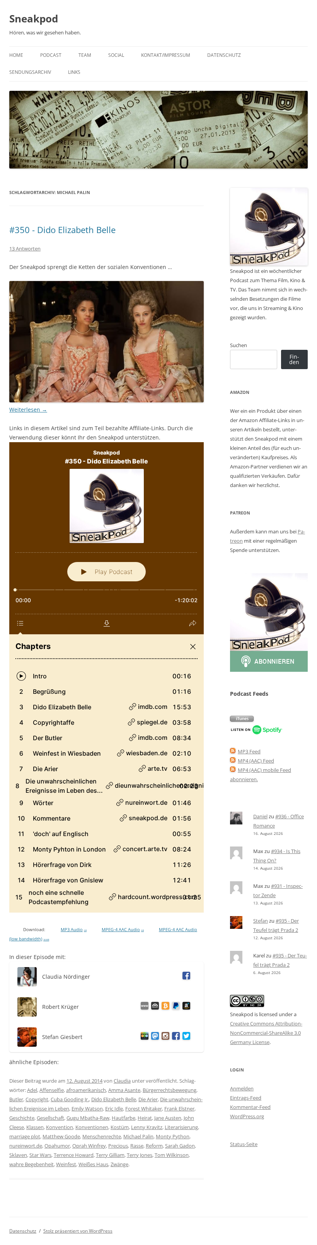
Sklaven (18, 1154)
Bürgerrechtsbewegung (169, 1090)
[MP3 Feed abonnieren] (232, 751)
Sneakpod (33, 19)
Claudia (122, 1080)
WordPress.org (247, 1116)
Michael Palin (138, 1136)
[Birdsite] (185, 1037)
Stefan (260, 920)
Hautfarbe (123, 1117)
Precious (118, 1145)
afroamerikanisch (86, 1090)
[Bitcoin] (164, 1007)
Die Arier (148, 1099)
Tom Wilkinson (172, 1154)
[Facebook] (185, 977)
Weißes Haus (93, 1164)
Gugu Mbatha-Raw (87, 1117)
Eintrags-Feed (245, 1097)
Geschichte (21, 1117)
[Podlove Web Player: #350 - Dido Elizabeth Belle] (106, 677)
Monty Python (172, 1136)
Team (84, 55)
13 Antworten (25, 248)
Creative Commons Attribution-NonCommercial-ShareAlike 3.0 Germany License (266, 1033)
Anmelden (242, 1088)
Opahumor (57, 1145)
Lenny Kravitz (146, 1127)
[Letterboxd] (143, 1037)
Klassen (35, 1127)
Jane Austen (167, 1117)
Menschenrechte (101, 1136)
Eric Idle (114, 1108)
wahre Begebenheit (31, 1164)
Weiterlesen (28, 409)
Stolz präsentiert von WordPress (77, 1231)
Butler (16, 1099)
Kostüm (120, 1127)
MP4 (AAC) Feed (256, 760)
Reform (154, 1145)
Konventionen (91, 1127)
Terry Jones (139, 1154)
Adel (32, 1090)
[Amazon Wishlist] (185, 1007)
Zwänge (119, 1164)
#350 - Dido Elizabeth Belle (62, 229)
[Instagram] (164, 1037)
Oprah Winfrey (89, 1145)
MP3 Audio (74, 929)
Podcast (50, 55)
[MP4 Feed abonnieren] (232, 760)
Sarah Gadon (180, 1145)
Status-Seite (243, 1144)
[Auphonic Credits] (153, 1007)
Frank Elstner (179, 1108)
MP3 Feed (249, 751)
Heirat (145, 1117)
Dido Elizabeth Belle (113, 1099)
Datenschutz (224, 55)
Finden (294, 359)
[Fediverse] (153, 1037)
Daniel (260, 816)
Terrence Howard (74, 1154)
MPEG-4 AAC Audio (123, 929)
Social (116, 55)
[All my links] (143, 1007)
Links (74, 72)
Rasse (136, 1145)
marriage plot (24, 1136)
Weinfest (66, 1164)
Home (16, 55)
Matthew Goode (61, 1136)
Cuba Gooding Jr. (70, 1099)
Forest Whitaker (143, 1108)
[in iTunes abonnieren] (242, 719)
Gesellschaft (50, 1117)
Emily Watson (87, 1108)
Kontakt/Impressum (165, 55)
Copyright (37, 1099)
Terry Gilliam (110, 1154)
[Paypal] (174, 1007)
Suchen (238, 345)
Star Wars (40, 1154)
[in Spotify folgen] (256, 732)
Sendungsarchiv (30, 72)
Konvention (59, 1127)
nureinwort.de (25, 1145)
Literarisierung (181, 1127)
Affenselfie (51, 1090)
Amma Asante (124, 1090)
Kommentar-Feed (250, 1107)
